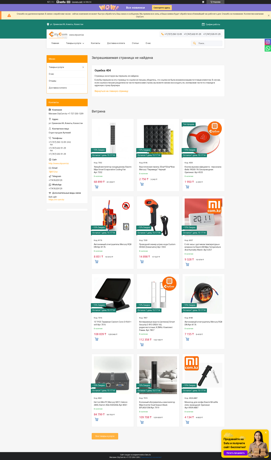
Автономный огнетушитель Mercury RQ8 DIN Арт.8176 (112, 245)
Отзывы (52, 81)
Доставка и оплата (116, 43)
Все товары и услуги (105, 436)
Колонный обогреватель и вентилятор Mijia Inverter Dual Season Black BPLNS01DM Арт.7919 (157, 405)
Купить (96, 186)
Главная (55, 43)
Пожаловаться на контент (151, 457)
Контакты (95, 43)
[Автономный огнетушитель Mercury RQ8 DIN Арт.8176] (113, 217)
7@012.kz (53, 172)
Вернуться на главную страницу (111, 91)
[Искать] (194, 43)
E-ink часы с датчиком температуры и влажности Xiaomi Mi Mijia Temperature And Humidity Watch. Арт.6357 (203, 247)
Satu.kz (148, 455)
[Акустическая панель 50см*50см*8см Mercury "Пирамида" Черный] (158, 140)
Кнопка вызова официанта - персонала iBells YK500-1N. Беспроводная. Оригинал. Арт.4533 (203, 169)
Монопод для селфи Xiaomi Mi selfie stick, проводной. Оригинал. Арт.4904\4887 (201, 405)
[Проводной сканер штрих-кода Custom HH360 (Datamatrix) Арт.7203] (158, 217)
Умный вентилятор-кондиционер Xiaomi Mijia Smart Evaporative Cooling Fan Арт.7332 (112, 169)
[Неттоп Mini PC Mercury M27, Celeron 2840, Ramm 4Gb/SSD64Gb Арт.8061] (113, 375)
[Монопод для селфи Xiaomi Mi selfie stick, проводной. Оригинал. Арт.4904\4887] (203, 375)
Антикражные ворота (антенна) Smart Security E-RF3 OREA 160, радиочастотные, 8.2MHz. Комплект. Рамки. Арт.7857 (157, 326)
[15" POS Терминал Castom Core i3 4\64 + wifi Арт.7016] (113, 295)
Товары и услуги (73, 43)
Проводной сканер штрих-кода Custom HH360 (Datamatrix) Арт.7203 (157, 245)
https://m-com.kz (56, 199)
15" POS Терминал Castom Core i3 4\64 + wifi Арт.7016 (112, 323)
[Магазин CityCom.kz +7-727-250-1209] (58, 34)
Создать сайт (77, 2)
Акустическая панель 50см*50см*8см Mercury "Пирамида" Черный (157, 168)
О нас (148, 43)
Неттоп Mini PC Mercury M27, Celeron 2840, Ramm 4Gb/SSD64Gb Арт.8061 (110, 403)
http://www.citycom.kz (59, 163)
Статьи (135, 43)
